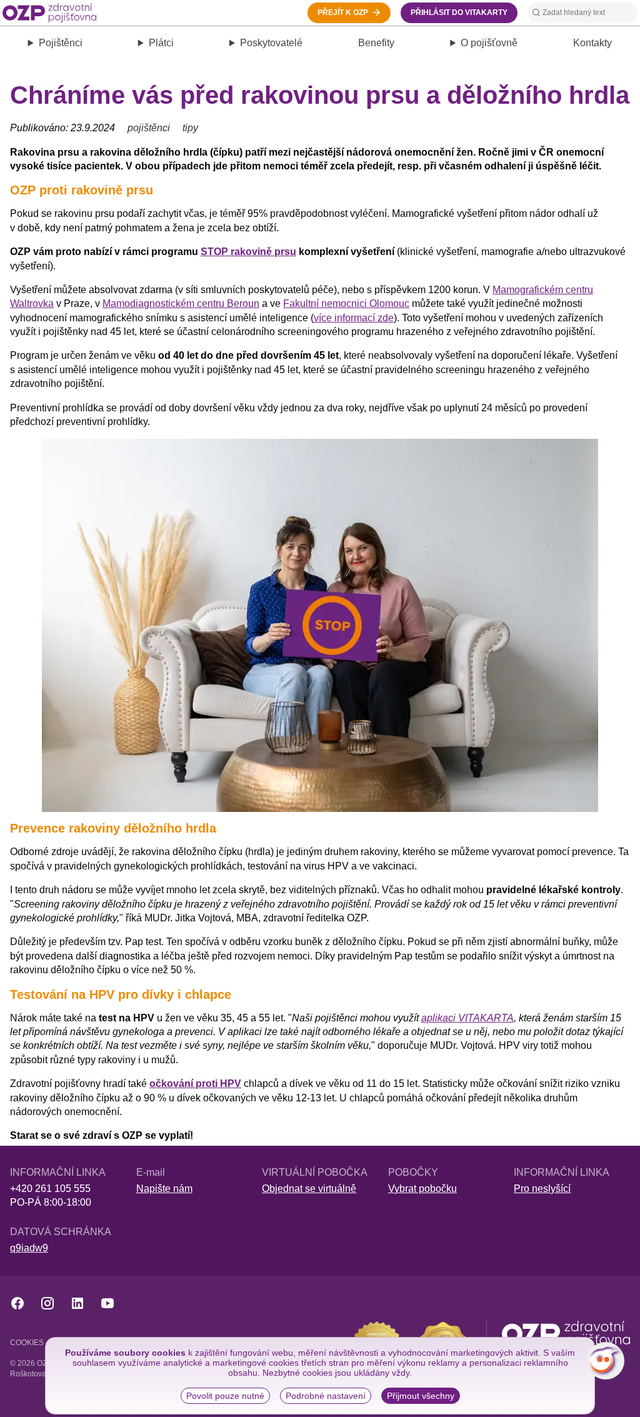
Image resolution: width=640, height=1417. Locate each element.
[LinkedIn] (77, 1303)
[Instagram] (47, 1303)
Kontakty (592, 43)
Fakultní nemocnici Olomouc (346, 303)
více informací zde (354, 318)
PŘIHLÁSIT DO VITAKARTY (459, 12)
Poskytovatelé (271, 43)
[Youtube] (107, 1303)
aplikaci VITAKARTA (467, 1018)
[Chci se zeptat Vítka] (605, 1360)
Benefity (376, 43)
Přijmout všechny (420, 1396)
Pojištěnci (60, 43)
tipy (190, 128)
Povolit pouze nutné (225, 1396)
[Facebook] (17, 1303)
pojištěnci (149, 128)
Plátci (161, 43)
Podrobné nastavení (326, 1396)
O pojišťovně (489, 43)
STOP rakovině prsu (248, 251)
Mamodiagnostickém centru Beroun (180, 303)
